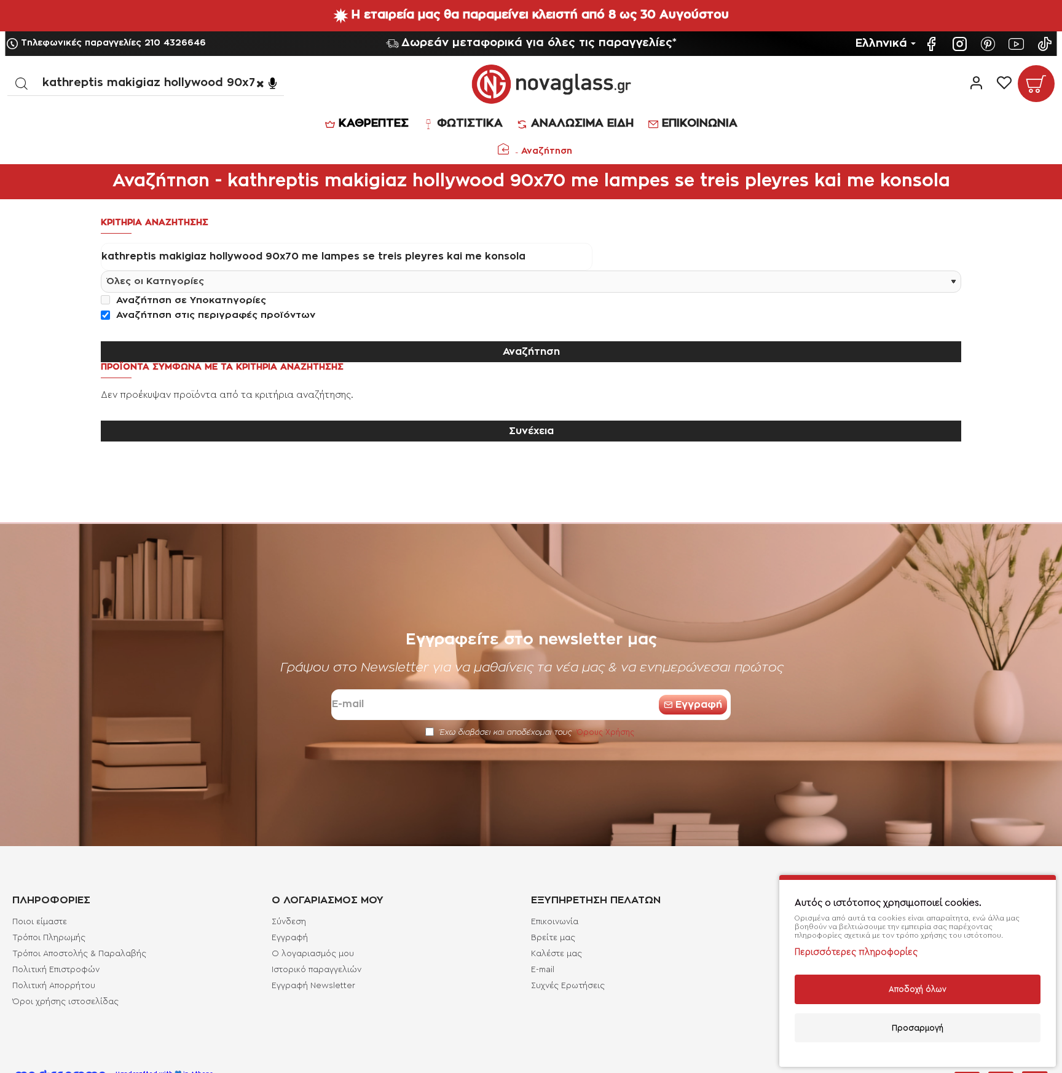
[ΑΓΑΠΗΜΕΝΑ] (1004, 83)
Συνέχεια (531, 431)
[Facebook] (933, 44)
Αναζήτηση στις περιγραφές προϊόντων (214, 315)
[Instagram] (961, 44)
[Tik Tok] (1046, 44)
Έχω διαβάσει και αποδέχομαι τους (535, 732)
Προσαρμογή (917, 1028)
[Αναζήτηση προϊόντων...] (21, 83)
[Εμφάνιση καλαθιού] (1036, 83)
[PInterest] (989, 44)
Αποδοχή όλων (917, 989)
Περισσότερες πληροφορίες (856, 952)
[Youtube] (1018, 44)
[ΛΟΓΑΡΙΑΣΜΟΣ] (976, 83)
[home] (503, 148)
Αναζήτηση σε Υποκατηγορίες (189, 300)
